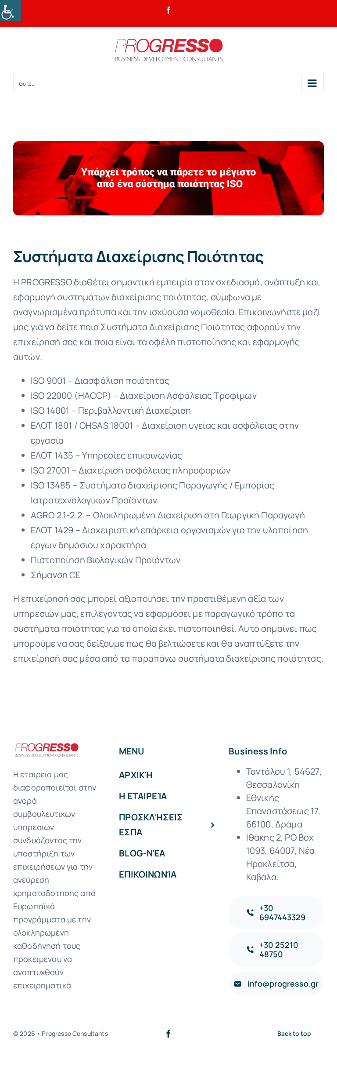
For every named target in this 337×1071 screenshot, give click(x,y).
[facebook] (168, 1034)
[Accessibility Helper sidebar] (10, 10)
